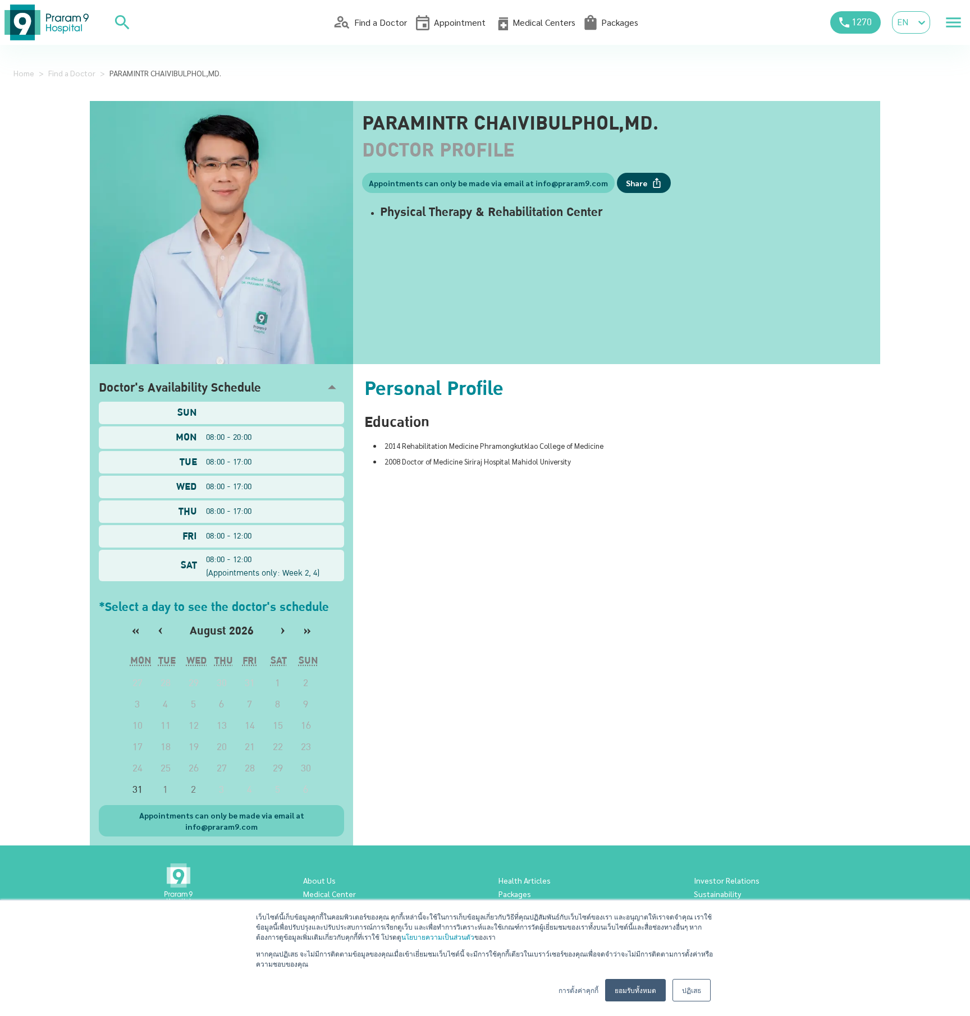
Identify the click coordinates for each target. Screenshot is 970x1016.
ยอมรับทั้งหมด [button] (635, 990)
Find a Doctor (71, 73)
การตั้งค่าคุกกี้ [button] (578, 990)
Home (23, 73)
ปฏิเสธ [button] (691, 990)
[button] (221, 387)
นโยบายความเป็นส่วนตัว (437, 936)
